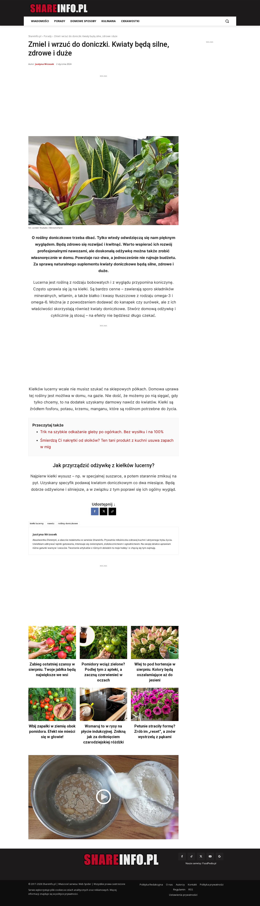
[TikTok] (191, 856)
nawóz (50, 523)
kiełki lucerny (37, 523)
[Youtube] (210, 856)
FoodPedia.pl (209, 863)
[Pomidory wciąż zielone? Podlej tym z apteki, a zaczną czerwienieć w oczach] (103, 642)
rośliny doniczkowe (68, 523)
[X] (103, 511)
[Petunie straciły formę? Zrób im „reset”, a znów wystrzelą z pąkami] (155, 704)
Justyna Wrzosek (44, 64)
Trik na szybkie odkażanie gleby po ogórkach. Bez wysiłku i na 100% (101, 432)
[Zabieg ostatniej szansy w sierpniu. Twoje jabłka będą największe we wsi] (52, 642)
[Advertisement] (103, 104)
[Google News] (219, 856)
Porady (48, 36)
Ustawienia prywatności (183, 894)
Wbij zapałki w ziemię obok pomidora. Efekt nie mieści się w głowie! (52, 731)
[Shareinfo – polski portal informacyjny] (58, 8)
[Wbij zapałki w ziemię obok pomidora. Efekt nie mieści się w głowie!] (52, 704)
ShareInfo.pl (34, 36)
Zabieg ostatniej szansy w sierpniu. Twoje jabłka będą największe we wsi (52, 669)
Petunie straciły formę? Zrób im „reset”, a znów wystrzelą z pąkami (154, 731)
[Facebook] (95, 511)
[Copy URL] (112, 511)
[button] (227, 21)
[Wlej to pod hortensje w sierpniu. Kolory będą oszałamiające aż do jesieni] (155, 642)
